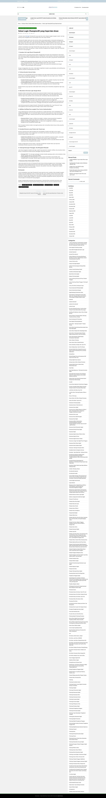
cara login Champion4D (27, 184)
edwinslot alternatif (72, 301)
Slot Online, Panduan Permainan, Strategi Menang (78, 647)
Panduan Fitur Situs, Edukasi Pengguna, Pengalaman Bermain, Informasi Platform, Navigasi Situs (77, 523)
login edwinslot (72, 482)
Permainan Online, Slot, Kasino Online (76, 598)
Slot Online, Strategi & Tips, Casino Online (77, 655)
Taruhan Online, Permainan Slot (75, 677)
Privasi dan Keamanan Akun (74, 611)
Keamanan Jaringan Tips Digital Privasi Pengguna (78, 440)
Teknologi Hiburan (72, 736)
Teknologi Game (72, 731)
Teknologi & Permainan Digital (74, 710)
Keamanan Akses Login (73, 414)
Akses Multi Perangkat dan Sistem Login (76, 249)
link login (27, 36)
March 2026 (71, 197)
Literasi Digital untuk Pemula (74, 480)
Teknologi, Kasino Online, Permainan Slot (76, 756)
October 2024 (71, 236)
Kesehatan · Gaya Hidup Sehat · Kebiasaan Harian (78, 452)
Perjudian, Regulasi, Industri (74, 583)
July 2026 (71, 188)
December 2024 (72, 231)
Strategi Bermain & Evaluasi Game (75, 662)
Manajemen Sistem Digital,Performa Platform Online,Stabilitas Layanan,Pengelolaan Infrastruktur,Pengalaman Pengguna (77, 486)
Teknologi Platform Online (74, 747)
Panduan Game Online (73, 526)
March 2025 (71, 224)
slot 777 (70, 87)
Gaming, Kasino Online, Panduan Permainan (77, 362)
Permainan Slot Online (73, 601)
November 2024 (72, 233)
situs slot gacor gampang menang (75, 627)
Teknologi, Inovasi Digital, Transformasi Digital (77, 754)
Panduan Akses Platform (73, 508)
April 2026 (71, 195)
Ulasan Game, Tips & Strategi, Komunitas (76, 784)
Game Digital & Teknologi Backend (75, 321)
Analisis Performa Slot (73, 261)
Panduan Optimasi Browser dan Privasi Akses (77, 542)
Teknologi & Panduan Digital (74, 706)
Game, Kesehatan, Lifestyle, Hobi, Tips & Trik (77, 344)
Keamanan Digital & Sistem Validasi (75, 438)
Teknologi (71, 679)
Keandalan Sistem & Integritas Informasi (76, 450)
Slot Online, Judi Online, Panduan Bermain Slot (77, 640)
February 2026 (71, 199)
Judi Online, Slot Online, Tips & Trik (75, 390)
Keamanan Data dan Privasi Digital (75, 429)
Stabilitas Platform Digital (74, 660)
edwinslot (71, 299)
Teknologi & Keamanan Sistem (74, 697)
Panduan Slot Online (73, 568)
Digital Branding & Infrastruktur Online (76, 292)
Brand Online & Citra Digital (74, 273)
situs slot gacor (72, 50)
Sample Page (51, 14)
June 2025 (71, 217)
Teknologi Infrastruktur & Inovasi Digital (76, 741)
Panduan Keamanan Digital (74, 529)
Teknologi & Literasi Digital (74, 701)
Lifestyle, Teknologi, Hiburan (74, 468)
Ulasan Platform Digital (73, 787)
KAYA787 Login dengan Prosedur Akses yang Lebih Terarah (84, 18)
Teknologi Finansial (72, 729)
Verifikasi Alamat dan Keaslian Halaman (76, 791)
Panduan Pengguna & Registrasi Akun (76, 552)
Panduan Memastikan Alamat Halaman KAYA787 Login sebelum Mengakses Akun (66, 1)
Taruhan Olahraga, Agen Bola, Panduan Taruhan (77, 675)
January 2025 (71, 229)
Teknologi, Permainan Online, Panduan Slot (77, 763)
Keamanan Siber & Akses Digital (75, 443)
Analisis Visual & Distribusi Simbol (75, 269)
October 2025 (71, 208)
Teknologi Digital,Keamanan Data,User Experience (78, 726)
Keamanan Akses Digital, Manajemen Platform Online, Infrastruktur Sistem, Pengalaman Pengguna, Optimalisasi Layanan (77, 411)
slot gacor (71, 46)
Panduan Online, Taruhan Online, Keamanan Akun (27, 28)
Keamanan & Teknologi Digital (74, 402)
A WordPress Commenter (74, 181)
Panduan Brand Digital (73, 512)
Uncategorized (72, 789)
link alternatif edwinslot (73, 471)
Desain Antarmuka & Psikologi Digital (76, 287)
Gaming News (71, 354)
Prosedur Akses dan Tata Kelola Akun (76, 613)
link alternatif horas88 (73, 473)
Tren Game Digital (72, 774)
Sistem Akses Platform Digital (74, 625)
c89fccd (20, 33)
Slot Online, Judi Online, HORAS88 (75, 638)
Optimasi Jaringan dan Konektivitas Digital (77, 496)
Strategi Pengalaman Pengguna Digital (76, 669)
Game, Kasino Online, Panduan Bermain (76, 342)
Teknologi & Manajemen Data (74, 703)
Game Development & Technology (75, 319)
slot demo (71, 128)
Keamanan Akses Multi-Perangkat (75, 416)
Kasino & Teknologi (72, 395)
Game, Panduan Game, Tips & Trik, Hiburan (77, 346)
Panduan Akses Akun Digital (74, 501)
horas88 (70, 382)
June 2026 (71, 190)
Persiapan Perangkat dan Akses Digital (76, 609)
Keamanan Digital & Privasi (74, 436)
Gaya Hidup (71, 367)
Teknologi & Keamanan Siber (74, 694)
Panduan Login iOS (72, 531)
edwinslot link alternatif (73, 304)
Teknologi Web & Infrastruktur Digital (76, 752)
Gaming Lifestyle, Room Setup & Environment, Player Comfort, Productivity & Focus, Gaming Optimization (77, 350)
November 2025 (72, 206)
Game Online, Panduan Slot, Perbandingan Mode (78, 330)
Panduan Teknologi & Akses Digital (75, 571)
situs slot (71, 96)
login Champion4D (48, 184)
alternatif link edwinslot (73, 254)
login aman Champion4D (38, 184)
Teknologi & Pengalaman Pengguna (75, 708)
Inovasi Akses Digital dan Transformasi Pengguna (78, 384)
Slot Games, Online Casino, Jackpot (75, 635)
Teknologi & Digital (72, 687)
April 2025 (71, 222)
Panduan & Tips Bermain (73, 499)
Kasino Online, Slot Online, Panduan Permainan (77, 398)
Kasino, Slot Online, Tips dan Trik (75, 400)
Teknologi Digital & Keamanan (74, 718)
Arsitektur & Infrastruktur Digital (75, 271)
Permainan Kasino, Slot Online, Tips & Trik (77, 596)
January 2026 (71, 201)
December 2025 (72, 204)
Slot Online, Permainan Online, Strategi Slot (77, 653)
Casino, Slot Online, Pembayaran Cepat (76, 285)
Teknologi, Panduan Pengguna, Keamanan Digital (78, 761)
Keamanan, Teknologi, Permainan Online (76, 447)
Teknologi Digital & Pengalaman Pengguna (77, 721)
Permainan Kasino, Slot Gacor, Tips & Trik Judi (77, 592)
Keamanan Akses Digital (73, 407)
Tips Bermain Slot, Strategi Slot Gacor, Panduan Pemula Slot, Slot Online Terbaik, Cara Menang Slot (78, 770)
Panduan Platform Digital (73, 560)
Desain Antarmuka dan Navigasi (75, 290)
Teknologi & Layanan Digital (74, 699)
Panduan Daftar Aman (73, 515)
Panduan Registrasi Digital (74, 566)
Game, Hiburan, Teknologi (74, 340)
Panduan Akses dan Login (74, 503)
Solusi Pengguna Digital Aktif (74, 657)
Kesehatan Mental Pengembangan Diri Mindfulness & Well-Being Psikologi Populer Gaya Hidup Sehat (78, 462)
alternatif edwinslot (72, 252)
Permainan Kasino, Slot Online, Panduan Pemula (78, 594)
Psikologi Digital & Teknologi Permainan (76, 616)
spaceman (71, 123)
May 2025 (71, 220)
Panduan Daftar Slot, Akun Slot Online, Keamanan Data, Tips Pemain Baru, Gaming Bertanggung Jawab (78, 518)
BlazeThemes (60, 795)
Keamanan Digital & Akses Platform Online (77, 434)
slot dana (71, 100)
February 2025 (71, 226)
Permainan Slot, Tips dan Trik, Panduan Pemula (78, 606)
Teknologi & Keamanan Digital (74, 692)
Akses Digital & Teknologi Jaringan (75, 247)
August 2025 (71, 213)
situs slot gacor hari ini (73, 141)
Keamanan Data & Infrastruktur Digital (76, 427)
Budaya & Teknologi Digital (74, 276)
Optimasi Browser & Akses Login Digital (76, 494)
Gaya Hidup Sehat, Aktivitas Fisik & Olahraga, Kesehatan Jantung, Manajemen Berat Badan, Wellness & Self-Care (77, 375)
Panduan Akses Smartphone (74, 510)
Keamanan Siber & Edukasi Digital (75, 445)
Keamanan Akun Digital (73, 418)
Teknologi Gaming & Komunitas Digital (76, 733)
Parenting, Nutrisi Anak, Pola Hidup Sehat (76, 573)
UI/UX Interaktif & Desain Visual (75, 782)
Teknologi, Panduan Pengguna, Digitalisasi (77, 759)
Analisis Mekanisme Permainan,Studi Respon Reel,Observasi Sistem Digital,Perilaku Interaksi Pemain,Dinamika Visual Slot (78, 258)
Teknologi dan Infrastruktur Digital (75, 716)
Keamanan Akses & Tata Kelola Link (75, 405)
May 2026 (71, 192)
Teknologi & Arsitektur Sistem (74, 682)
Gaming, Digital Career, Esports (75, 359)
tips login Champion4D (23, 186)
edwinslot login (72, 306)
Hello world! (82, 181)
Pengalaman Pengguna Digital (74, 575)
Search (70, 150)
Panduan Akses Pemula (73, 505)
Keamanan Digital (72, 431)
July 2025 (71, 215)
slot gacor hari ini (72, 132)
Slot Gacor (71, 73)
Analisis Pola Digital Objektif (74, 263)
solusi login (56, 184)
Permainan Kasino (72, 589)
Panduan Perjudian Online (74, 558)
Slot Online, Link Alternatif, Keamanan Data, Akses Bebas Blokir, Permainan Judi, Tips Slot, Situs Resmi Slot (78, 644)
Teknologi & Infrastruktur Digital (75, 690)
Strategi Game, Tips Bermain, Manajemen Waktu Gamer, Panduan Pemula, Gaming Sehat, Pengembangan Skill (78, 666)
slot (70, 55)
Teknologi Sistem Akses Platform (75, 749)
